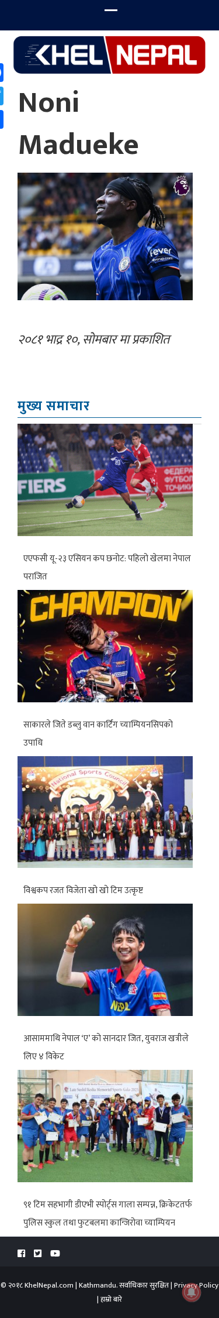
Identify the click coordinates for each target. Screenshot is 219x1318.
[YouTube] (55, 1254)
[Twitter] (37, 1254)
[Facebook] (21, 1254)
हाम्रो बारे (111, 1299)
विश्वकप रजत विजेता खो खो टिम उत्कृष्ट (83, 890)
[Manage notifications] (191, 1292)
